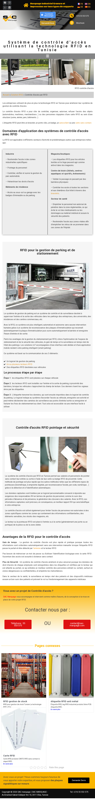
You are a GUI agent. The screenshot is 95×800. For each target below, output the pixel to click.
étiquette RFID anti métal (64, 701)
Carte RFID (9, 755)
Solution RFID (17, 95)
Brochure (80, 23)
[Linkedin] (9, 7)
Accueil (6, 95)
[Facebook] (5, 3)
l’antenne (37, 548)
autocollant (64, 123)
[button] (47, 56)
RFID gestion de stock (15, 701)
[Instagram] (9, 3)
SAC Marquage (9, 597)
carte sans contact (83, 123)
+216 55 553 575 (82, 16)
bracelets (55, 193)
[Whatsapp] (5, 7)
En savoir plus (55, 709)
